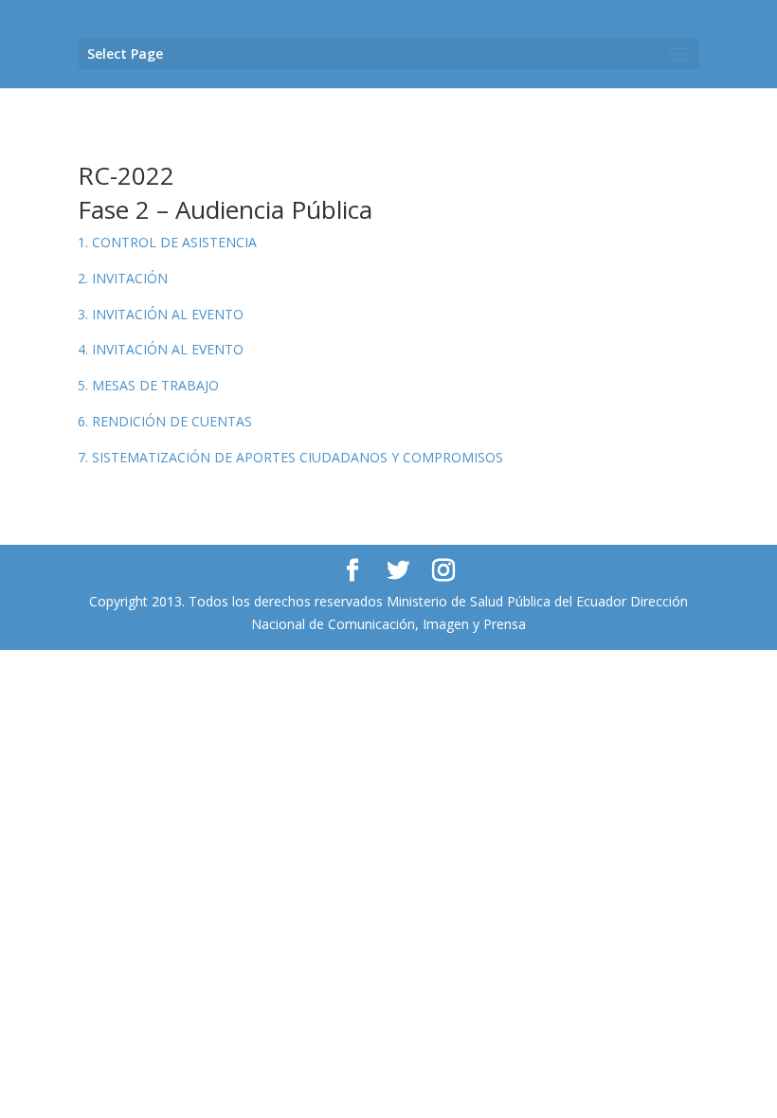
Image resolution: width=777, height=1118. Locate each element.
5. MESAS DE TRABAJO (148, 385)
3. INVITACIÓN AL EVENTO (161, 314)
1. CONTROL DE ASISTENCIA (167, 242)
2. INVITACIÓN (123, 278)
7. (290, 457)
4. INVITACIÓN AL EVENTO (161, 349)
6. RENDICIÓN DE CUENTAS (165, 421)
